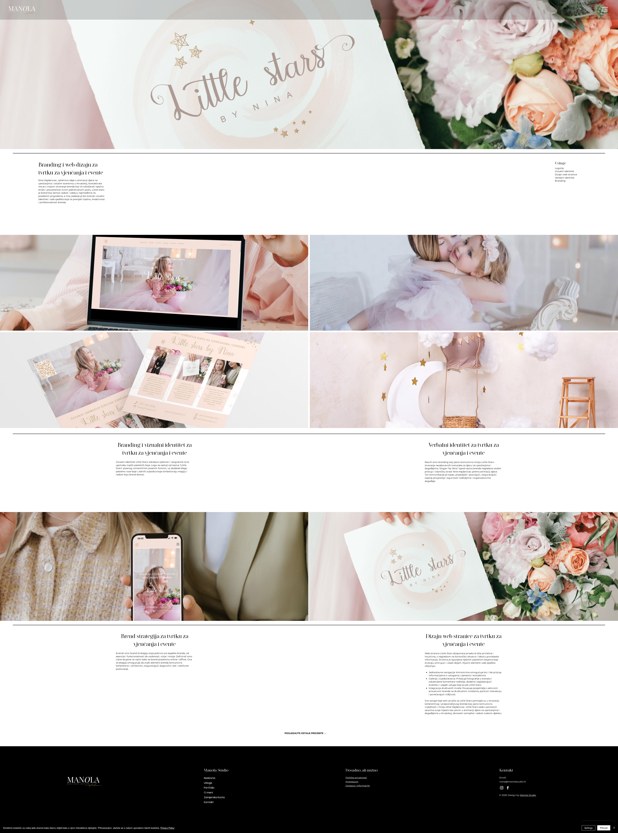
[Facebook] (508, 788)
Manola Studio (528, 795)
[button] (154, 283)
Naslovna (209, 778)
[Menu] (604, 9)
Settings (588, 827)
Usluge (208, 783)
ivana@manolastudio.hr (512, 781)
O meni (208, 792)
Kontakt (209, 802)
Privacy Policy (167, 827)
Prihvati (604, 827)
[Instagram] (501, 788)
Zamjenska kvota (214, 797)
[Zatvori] (614, 827)
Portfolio (209, 788)
